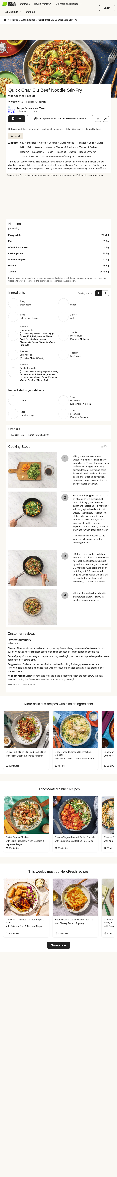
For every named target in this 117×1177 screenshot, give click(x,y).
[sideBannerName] (58, 198)
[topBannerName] (58, 32)
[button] (58, 292)
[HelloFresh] (9, 4)
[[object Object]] (98, 119)
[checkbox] (9, 102)
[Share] (106, 119)
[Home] (5, 20)
